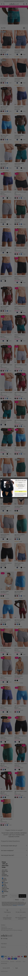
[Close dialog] (26, 479)
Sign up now (20, 491)
